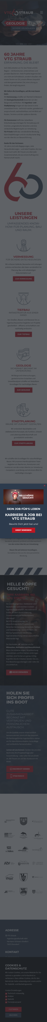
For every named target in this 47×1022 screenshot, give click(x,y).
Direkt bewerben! (23, 530)
